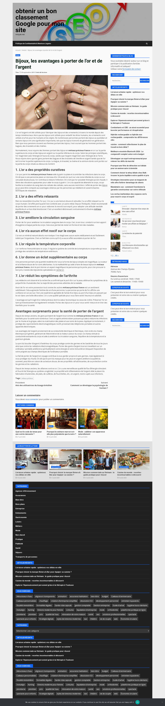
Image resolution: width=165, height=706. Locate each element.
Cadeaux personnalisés (26, 601)
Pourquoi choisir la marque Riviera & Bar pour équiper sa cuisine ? (65, 459)
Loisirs (18, 522)
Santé (124, 206)
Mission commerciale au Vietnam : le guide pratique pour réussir (99, 459)
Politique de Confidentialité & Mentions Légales (33, 43)
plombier (32, 614)
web (116, 619)
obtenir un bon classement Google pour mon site (39, 20)
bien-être (95, 596)
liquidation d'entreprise (86, 610)
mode (102, 610)
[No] (162, 702)
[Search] (146, 43)
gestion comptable (82, 605)
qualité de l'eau (52, 614)
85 (116, 255)
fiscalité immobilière (25, 605)
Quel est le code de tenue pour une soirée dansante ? (30, 419)
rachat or (60, 270)
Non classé (20, 535)
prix (41, 614)
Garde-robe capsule (63, 605)
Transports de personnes (26, 557)
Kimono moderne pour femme (50, 610)
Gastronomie (56, 467)
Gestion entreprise (102, 605)
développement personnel (107, 601)
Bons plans (20, 504)
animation (62, 596)
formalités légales (44, 605)
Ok (137, 702)
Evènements (20, 513)
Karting (31, 610)
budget (105, 596)
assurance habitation (79, 596)
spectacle (132, 614)
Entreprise (127, 219)
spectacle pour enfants (26, 619)
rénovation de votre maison (73, 614)
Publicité (19, 544)
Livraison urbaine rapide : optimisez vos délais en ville (31, 459)
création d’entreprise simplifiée (64, 601)
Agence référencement (25, 491)
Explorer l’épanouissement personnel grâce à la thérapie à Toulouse (44, 585)
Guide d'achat (118, 605)
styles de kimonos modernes (69, 619)
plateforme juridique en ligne (133, 610)
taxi (85, 619)
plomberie (21, 614)
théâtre (93, 619)
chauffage (43, 601)
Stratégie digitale (46, 619)
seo (97, 614)
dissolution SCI (86, 601)
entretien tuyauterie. (130, 601)
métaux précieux (27, 378)
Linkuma (70, 610)
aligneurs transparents (45, 596)
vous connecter (31, 399)
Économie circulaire (129, 619)
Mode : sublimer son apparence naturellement (93, 419)
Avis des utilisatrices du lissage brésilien (33, 384)
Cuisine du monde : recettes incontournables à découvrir (133, 459)
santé (90, 614)
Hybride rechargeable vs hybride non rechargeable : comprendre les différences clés (129, 137)
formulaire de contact (131, 69)
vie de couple (105, 619)
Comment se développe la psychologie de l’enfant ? (89, 385)
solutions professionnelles (114, 614)
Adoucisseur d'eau (24, 596)
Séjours (18, 552)
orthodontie (113, 610)
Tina (17, 72)
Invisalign (21, 610)
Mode (18, 55)
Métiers (18, 526)
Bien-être (126, 243)
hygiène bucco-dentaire (137, 605)
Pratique (88, 467)
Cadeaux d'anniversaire (121, 596)
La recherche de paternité (132, 233)
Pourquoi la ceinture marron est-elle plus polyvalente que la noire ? (61, 419)
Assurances (20, 495)
